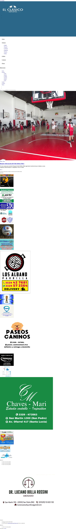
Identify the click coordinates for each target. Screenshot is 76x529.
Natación (5, 77)
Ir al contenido (2, 0)
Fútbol (5, 73)
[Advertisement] (38, 27)
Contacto (3, 83)
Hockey (5, 79)
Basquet (1, 161)
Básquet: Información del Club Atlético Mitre (12, 163)
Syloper (5, 528)
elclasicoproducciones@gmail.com (13, 523)
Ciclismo (5, 76)
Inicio (3, 70)
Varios (5, 80)
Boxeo (3, 84)
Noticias (3, 72)
